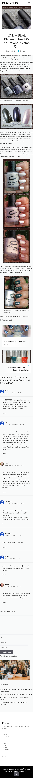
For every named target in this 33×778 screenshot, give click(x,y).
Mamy (7, 556)
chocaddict (8, 501)
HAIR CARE (6, 741)
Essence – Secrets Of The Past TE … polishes (18, 368)
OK (17, 774)
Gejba (7, 584)
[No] (31, 772)
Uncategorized (7, 320)
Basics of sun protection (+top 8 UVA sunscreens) (16, 694)
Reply (4, 413)
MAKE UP (6, 743)
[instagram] (2, 756)
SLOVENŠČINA (24, 316)
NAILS (5, 739)
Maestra (24, 51)
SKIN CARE (6, 736)
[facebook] (5, 756)
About (5, 745)
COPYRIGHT (7, 749)
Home (5, 734)
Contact (6, 747)
